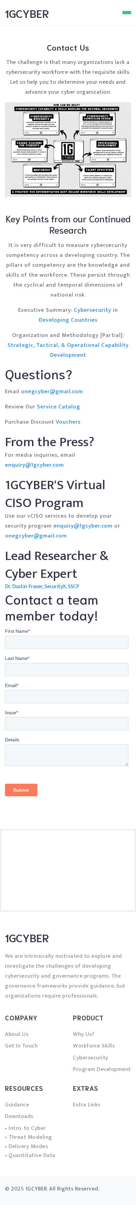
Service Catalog (58, 406)
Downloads (19, 1116)
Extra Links (86, 1104)
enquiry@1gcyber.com (34, 465)
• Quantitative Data (30, 1155)
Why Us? (83, 1034)
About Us (16, 1034)
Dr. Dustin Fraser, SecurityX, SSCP (42, 586)
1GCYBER (27, 13)
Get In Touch (21, 1045)
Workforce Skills (94, 1045)
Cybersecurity (90, 1057)
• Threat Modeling (28, 1137)
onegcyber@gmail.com (52, 391)
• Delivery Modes (26, 1146)
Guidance (17, 1104)
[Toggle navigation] (126, 12)
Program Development (102, 1069)
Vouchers (68, 422)
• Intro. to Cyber (25, 1128)
